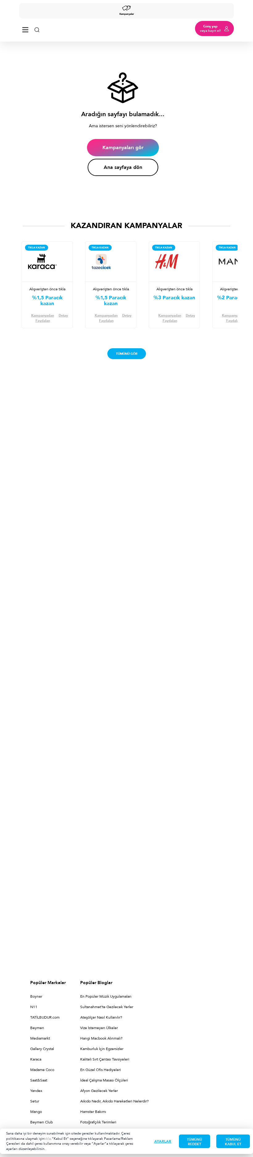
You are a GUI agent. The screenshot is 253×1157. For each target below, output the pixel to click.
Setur (34, 1101)
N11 (33, 1006)
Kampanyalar (126, 14)
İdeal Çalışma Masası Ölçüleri (104, 1080)
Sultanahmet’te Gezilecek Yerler (106, 1006)
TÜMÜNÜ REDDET (194, 1142)
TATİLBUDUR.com (45, 1017)
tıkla (47, 1138)
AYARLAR (162, 1141)
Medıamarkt (40, 1038)
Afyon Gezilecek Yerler (99, 1090)
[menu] (25, 28)
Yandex (36, 1090)
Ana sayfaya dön (123, 167)
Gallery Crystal (42, 1048)
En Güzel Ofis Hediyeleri (100, 1069)
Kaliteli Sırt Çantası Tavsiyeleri (104, 1059)
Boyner (36, 996)
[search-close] (36, 28)
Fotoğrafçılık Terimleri (98, 1122)
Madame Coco (42, 1069)
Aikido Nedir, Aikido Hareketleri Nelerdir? (114, 1101)
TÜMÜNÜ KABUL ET (233, 1142)
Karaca (35, 1059)
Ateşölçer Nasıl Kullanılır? (101, 1017)
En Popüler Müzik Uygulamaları (105, 996)
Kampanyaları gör (122, 147)
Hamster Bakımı (93, 1111)
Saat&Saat (38, 1080)
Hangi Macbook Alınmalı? (101, 1038)
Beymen (37, 1027)
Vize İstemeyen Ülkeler (99, 1027)
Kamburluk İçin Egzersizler (101, 1048)
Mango (36, 1111)
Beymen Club (41, 1122)
